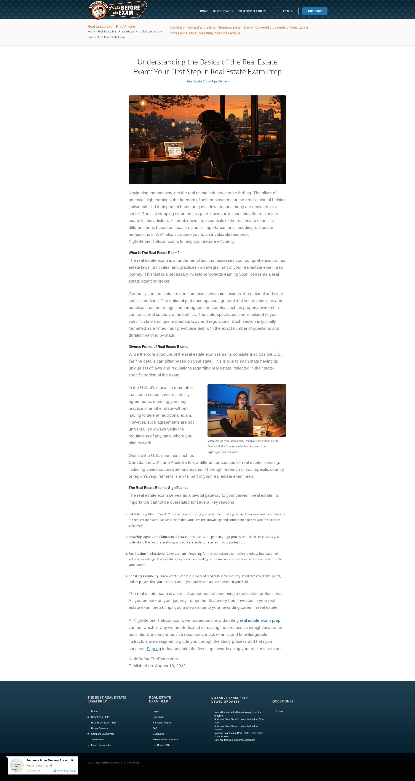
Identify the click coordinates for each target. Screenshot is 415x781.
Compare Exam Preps (103, 734)
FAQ (155, 728)
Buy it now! (158, 717)
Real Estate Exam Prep (103, 722)
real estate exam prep (260, 620)
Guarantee (158, 734)
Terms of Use (132, 763)
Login (155, 711)
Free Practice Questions (166, 739)
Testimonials (97, 739)
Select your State (100, 717)
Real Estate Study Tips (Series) (207, 81)
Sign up (154, 648)
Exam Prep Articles (101, 745)
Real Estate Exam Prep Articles (116, 31)
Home (204, 11)
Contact (280, 711)
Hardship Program (162, 722)
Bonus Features (99, 728)
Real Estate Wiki (161, 745)
